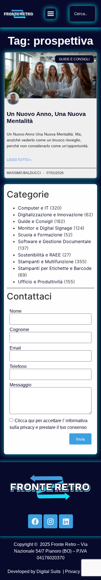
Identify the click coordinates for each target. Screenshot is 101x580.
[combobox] (82, 14)
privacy (27, 427)
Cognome (19, 329)
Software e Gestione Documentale (54, 241)
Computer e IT (33, 208)
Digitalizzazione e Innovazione (50, 214)
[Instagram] (50, 521)
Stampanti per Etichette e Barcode (54, 268)
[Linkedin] (66, 521)
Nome (16, 311)
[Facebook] (35, 521)
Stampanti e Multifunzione (46, 261)
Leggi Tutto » (19, 160)
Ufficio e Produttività (40, 281)
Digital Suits (48, 571)
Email (15, 348)
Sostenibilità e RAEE (39, 255)
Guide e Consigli (35, 221)
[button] (50, 13)
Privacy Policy (79, 571)
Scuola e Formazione (40, 234)
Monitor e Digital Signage (45, 228)
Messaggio (20, 385)
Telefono (18, 366)
